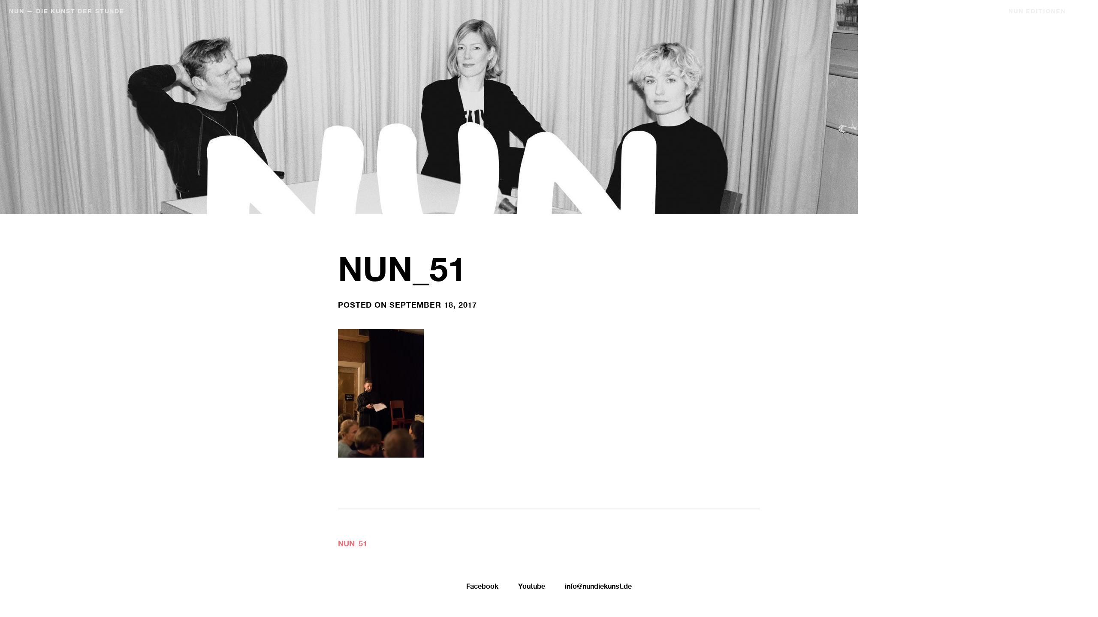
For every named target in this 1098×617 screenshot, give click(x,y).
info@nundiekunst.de (598, 587)
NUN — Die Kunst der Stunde (66, 12)
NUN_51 (352, 544)
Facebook (482, 587)
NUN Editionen (1037, 12)
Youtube (531, 587)
